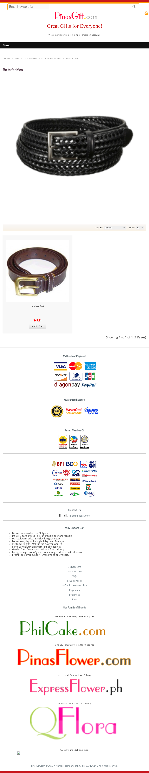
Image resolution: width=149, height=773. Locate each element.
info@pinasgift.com (79, 515)
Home (7, 58)
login (76, 35)
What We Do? (75, 571)
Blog (74, 599)
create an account (91, 35)
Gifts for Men (30, 58)
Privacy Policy (74, 581)
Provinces (74, 595)
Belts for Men (72, 58)
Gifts (17, 58)
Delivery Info (74, 567)
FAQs (74, 576)
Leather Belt (37, 306)
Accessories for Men (51, 58)
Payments (74, 590)
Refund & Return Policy (74, 585)
